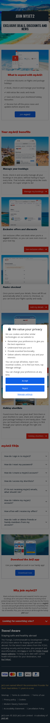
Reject (25, 388)
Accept (25, 380)
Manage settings (25, 394)
